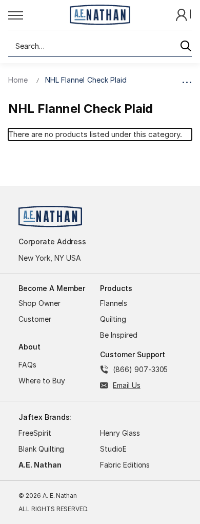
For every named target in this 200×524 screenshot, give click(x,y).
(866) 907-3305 (140, 369)
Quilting (113, 319)
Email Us (127, 385)
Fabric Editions (125, 464)
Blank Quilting (41, 448)
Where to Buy (41, 380)
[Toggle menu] (36, 15)
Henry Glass (120, 433)
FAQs (27, 364)
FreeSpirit (34, 433)
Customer (34, 319)
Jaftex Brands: (44, 417)
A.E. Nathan (40, 464)
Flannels (113, 303)
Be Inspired (118, 335)
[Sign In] (182, 14)
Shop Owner (39, 303)
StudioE (113, 448)
